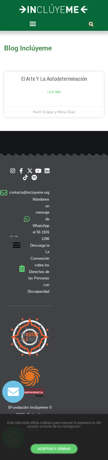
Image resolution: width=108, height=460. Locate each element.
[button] (32, 24)
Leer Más (54, 92)
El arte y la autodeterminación (54, 78)
